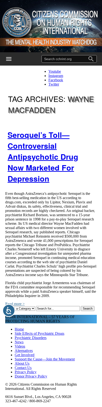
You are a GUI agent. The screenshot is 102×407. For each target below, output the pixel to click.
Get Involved (24, 355)
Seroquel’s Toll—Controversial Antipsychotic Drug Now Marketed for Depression (43, 156)
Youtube (54, 71)
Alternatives (24, 351)
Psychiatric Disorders (30, 338)
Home (19, 329)
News (19, 342)
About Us (22, 363)
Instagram (55, 76)
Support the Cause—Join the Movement (45, 359)
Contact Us (23, 368)
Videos (20, 346)
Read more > (15, 304)
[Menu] (12, 58)
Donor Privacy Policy (31, 376)
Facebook (55, 80)
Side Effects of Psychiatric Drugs (39, 333)
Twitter (53, 84)
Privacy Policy (26, 372)
